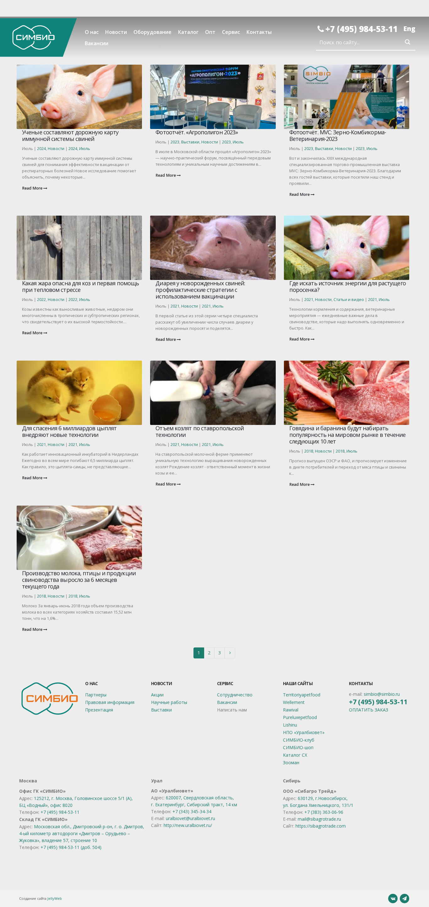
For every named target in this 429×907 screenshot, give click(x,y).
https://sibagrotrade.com (321, 826)
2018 (308, 451)
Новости (116, 32)
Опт (210, 32)
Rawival (290, 710)
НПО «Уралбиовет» (303, 732)
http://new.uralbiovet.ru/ (188, 825)
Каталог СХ (295, 755)
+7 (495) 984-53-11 (361, 29)
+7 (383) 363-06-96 (323, 812)
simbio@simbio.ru (382, 694)
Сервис (231, 32)
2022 (41, 299)
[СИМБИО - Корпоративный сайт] (38, 37)
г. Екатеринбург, (169, 805)
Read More (32, 188)
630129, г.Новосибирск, (323, 798)
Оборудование (152, 32)
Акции (157, 695)
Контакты (259, 32)
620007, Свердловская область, (200, 798)
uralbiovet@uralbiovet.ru (190, 818)
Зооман (291, 762)
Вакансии (96, 43)
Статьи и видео (349, 299)
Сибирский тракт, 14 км (212, 805)
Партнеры (95, 695)
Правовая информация (109, 702)
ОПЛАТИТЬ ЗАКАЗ (368, 710)
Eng (409, 28)
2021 (175, 306)
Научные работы (169, 702)
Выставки (190, 142)
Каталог (188, 32)
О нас (92, 32)
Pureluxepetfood (300, 717)
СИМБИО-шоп (298, 747)
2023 (175, 142)
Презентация (99, 710)
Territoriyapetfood (301, 695)
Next (230, 652)
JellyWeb (54, 898)
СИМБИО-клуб (298, 740)
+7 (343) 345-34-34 (191, 811)
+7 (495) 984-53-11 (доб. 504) (71, 847)
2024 (41, 148)
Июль (84, 148)
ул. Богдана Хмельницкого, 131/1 (318, 805)
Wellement (294, 702)
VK (393, 898)
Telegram (404, 898)
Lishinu (290, 725)
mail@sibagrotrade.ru (319, 819)
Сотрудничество (235, 695)
